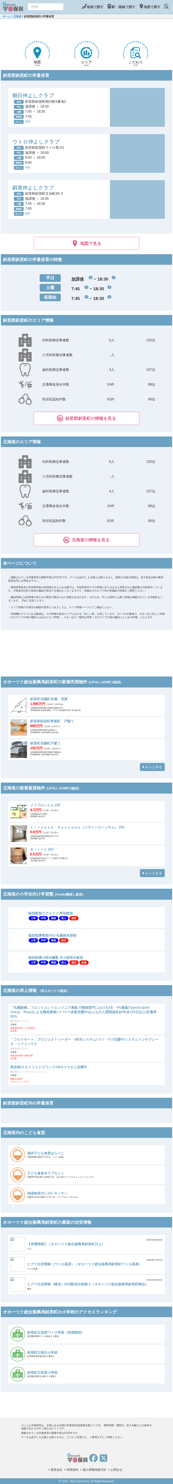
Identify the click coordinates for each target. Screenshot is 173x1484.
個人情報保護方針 (94, 1469)
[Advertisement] (86, 29)
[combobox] (45, 6)
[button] (86, 418)
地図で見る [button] (90, 243)
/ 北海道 (16, 16)
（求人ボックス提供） (54, 990)
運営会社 (56, 1469)
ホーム (7, 16)
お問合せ (116, 1469)
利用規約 (72, 1469)
